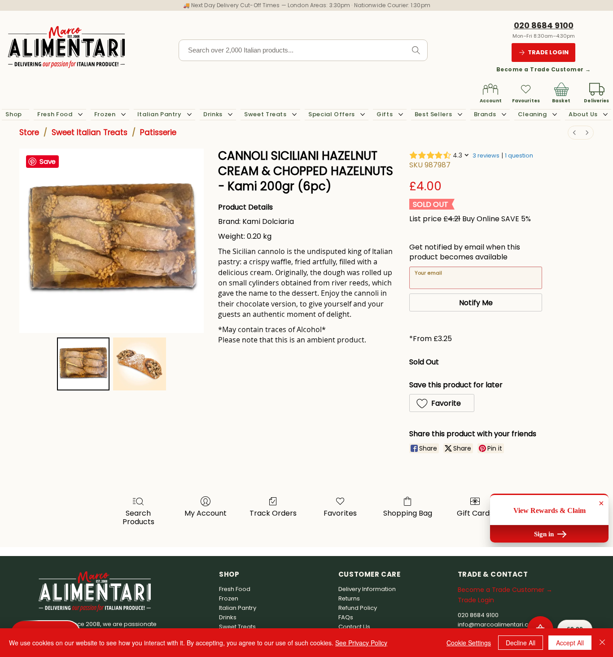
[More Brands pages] (504, 114)
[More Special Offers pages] (362, 114)
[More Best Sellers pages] (460, 114)
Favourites (526, 100)
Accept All (570, 642)
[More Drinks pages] (230, 114)
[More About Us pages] (605, 114)
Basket (561, 100)
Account (491, 100)
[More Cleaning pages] (554, 114)
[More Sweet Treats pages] (294, 114)
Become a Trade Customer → (543, 69)
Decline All (520, 642)
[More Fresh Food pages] (80, 114)
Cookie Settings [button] (469, 642)
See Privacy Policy (361, 642)
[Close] (602, 642)
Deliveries (596, 100)
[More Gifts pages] (400, 114)
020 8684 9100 (544, 25)
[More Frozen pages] (123, 114)
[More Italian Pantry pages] (189, 114)
